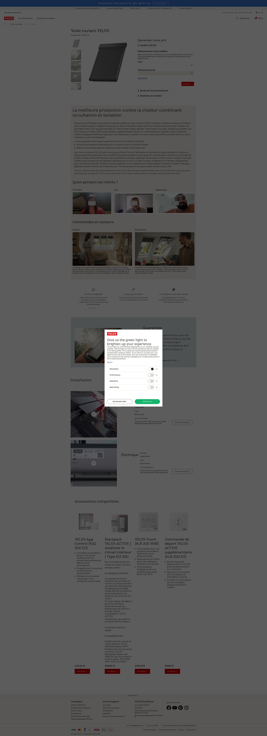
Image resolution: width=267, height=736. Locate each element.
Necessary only (119, 401)
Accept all (147, 401)
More (109, 362)
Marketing (114, 387)
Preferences (115, 375)
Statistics (114, 381)
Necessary (114, 369)
